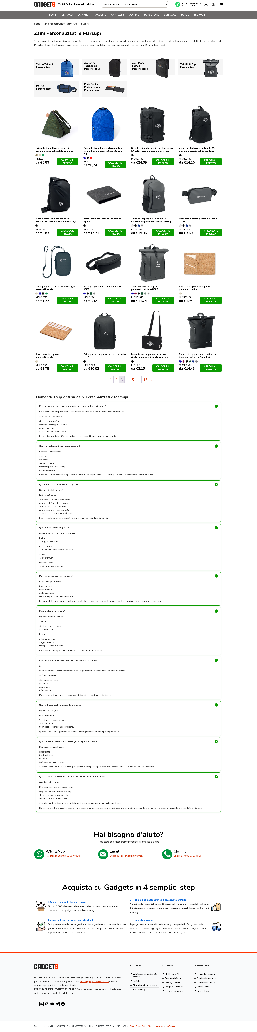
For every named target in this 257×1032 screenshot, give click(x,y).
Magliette (100, 14)
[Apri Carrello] (221, 4)
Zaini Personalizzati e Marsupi (60, 24)
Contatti (136, 980)
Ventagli (67, 14)
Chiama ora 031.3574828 (188, 855)
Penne (52, 14)
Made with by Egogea (165, 1026)
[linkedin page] (41, 1004)
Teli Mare (199, 14)
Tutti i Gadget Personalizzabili (74, 4)
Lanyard (83, 14)
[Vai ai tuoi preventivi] (213, 4)
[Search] (165, 4)
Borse (185, 14)
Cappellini (117, 14)
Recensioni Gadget (173, 978)
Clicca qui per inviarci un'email (126, 855)
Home (37, 24)
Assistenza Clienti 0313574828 (63, 855)
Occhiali (134, 14)
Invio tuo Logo (139, 989)
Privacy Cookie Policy (138, 1026)
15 (145, 380)
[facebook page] (36, 1004)
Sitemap (151, 1026)
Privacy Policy (203, 991)
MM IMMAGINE (172, 974)
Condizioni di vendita (206, 982)
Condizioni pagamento (207, 978)
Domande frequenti (206, 974)
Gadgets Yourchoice (174, 986)
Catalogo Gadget (173, 982)
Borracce (170, 14)
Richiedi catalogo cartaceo (145, 985)
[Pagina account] (206, 4)
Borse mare (151, 14)
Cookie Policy (203, 986)
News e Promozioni (174, 991)
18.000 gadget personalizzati (94, 981)
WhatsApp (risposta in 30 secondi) (145, 975)
